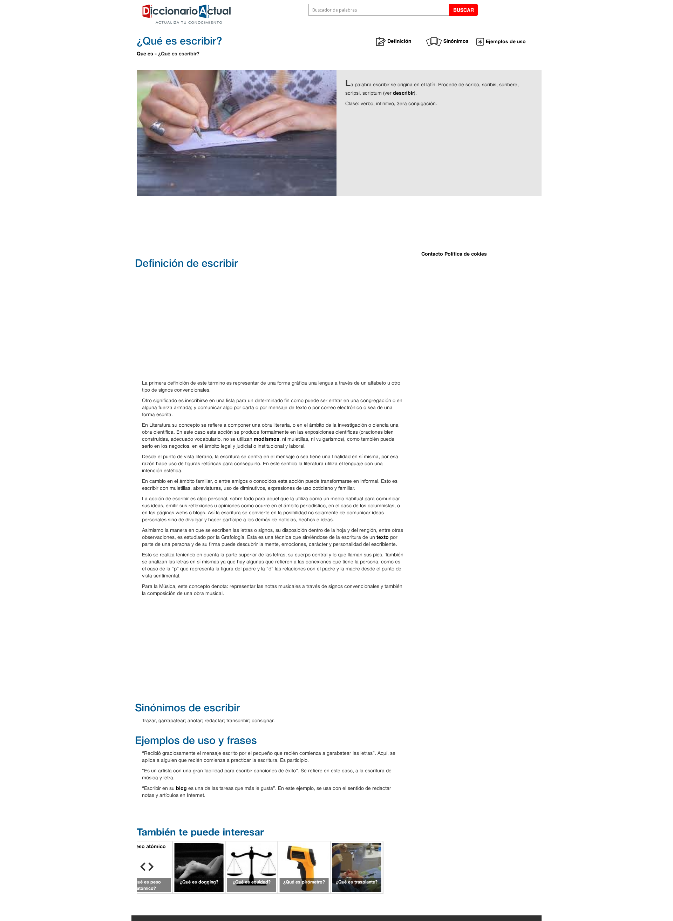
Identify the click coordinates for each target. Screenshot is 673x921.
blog (181, 788)
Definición (399, 41)
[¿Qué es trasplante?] (357, 866)
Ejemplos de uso (506, 41)
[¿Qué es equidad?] (251, 866)
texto (382, 537)
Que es (145, 53)
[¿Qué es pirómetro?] (304, 866)
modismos (266, 439)
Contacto (432, 254)
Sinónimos (456, 41)
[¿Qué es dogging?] (199, 866)
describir (403, 93)
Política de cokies (465, 254)
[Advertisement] (312, 226)
